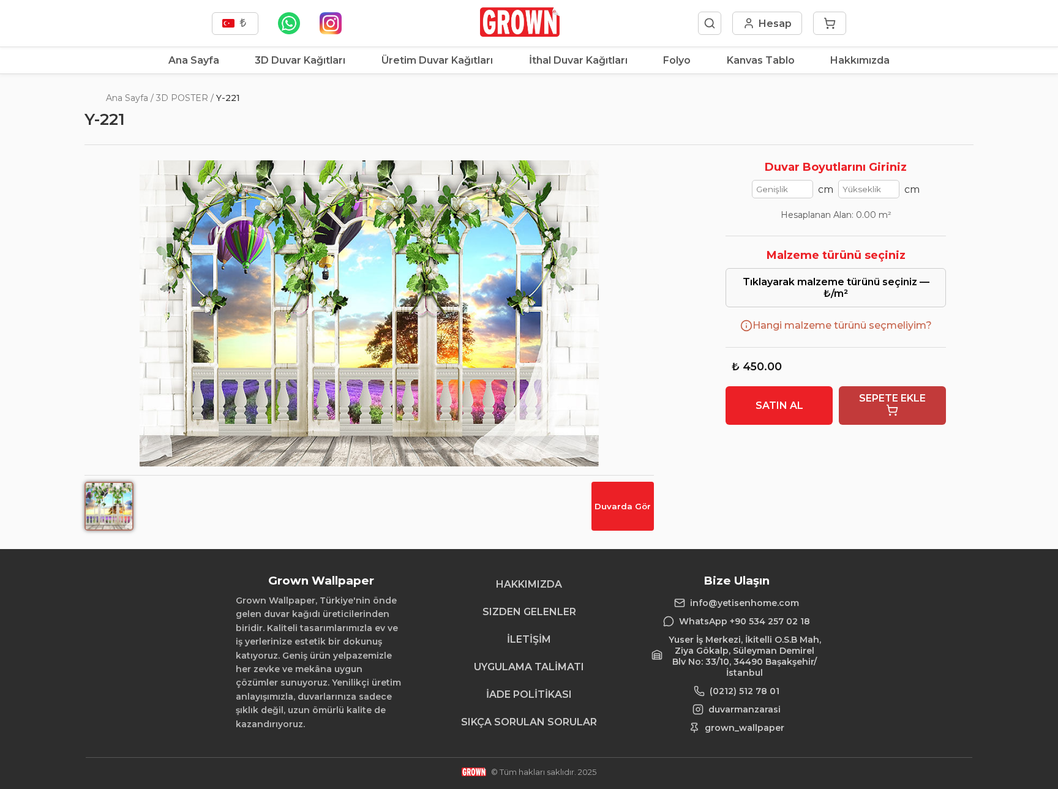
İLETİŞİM (529, 639)
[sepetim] (829, 23)
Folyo (677, 60)
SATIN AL (779, 405)
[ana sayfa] (519, 33)
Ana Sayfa (193, 60)
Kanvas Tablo (761, 60)
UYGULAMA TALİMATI (529, 667)
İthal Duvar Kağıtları (578, 60)
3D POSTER (182, 97)
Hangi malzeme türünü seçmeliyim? (842, 325)
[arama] (709, 23)
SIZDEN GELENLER (529, 612)
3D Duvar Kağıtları (300, 60)
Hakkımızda (860, 60)
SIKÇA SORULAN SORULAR (529, 722)
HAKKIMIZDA (529, 584)
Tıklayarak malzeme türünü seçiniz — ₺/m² (836, 287)
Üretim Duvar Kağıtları (437, 60)
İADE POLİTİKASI (529, 694)
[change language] (235, 23)
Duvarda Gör (623, 506)
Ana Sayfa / (130, 97)
